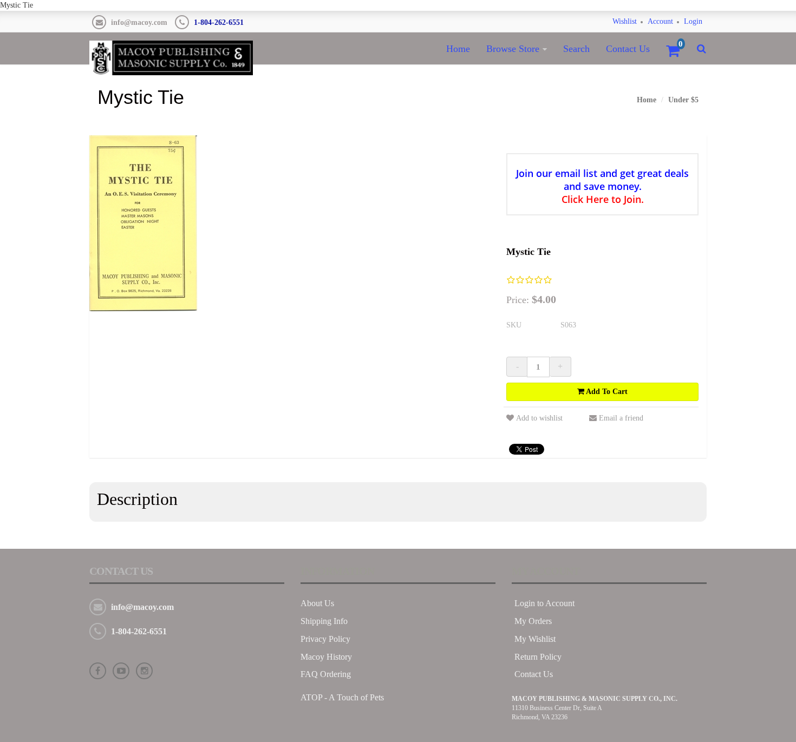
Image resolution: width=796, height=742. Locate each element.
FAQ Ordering (326, 674)
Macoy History (326, 656)
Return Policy (538, 656)
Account (660, 21)
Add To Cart (606, 392)
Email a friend (621, 418)
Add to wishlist (539, 418)
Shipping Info (324, 621)
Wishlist (624, 21)
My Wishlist (535, 638)
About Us (317, 603)
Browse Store (512, 48)
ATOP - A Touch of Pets (342, 697)
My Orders (533, 621)
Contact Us (628, 48)
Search (576, 48)
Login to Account (544, 603)
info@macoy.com (139, 22)
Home (458, 48)
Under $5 (683, 100)
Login (693, 21)
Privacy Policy (325, 638)
